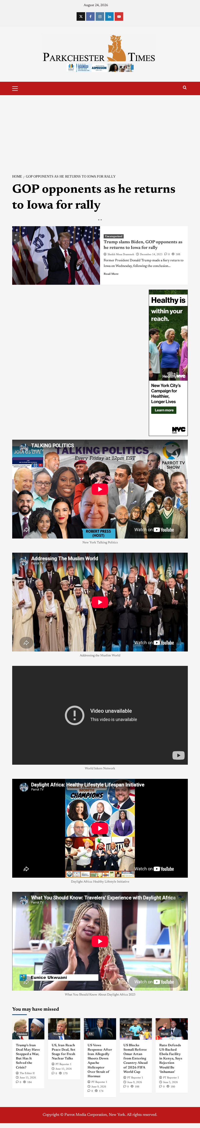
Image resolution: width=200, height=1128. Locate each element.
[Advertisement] (100, 132)
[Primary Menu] (17, 88)
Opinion (22, 1033)
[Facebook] (90, 16)
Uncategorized (113, 236)
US (90, 1033)
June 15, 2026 (28, 1077)
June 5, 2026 (170, 1082)
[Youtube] (119, 16)
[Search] (185, 87)
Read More (111, 274)
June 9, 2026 (98, 1086)
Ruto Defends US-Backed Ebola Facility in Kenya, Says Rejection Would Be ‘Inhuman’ (170, 1059)
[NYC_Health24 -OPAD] (168, 363)
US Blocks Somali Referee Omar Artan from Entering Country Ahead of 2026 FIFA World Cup (135, 1059)
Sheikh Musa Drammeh (121, 254)
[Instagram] (100, 16)
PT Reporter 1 (63, 1064)
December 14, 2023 (151, 254)
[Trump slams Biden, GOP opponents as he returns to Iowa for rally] (56, 255)
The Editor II (27, 1073)
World (56, 1033)
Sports (128, 1033)
